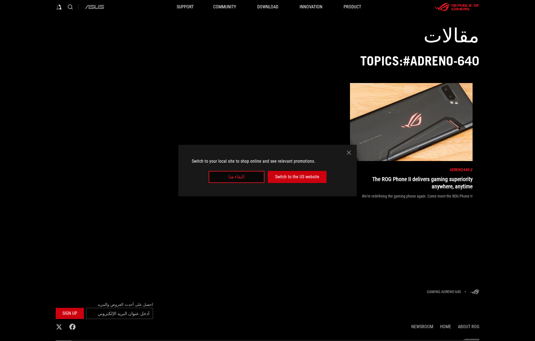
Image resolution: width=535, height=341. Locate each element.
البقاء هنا (236, 176)
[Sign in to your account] (59, 7)
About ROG (468, 326)
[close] (349, 152)
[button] (70, 313)
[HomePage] (474, 292)
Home (445, 326)
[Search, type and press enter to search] (70, 7)
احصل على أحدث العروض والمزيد (125, 304)
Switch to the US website (297, 176)
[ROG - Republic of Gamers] (457, 7)
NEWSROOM (422, 326)
